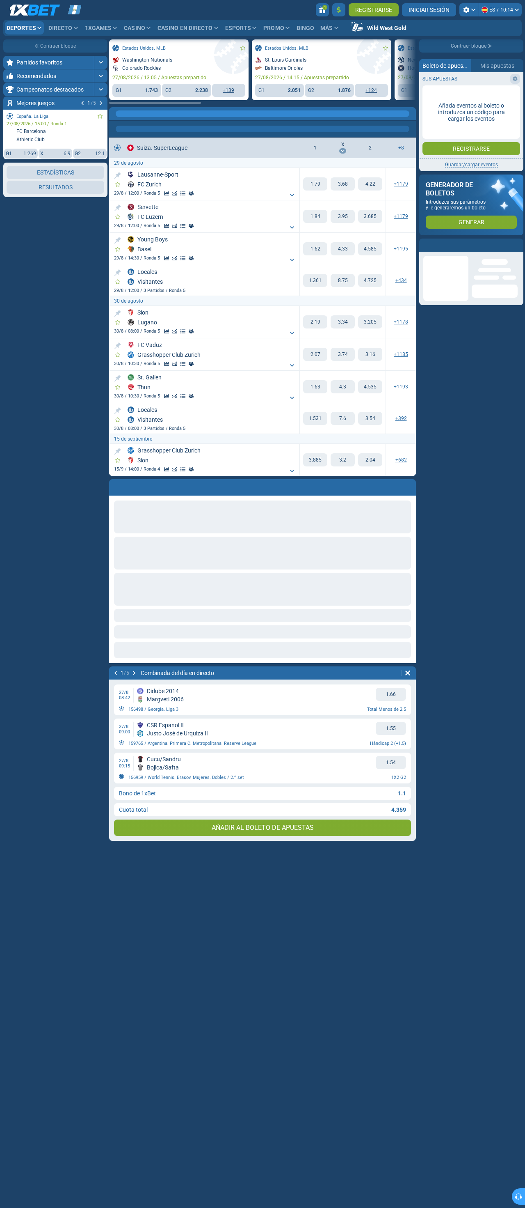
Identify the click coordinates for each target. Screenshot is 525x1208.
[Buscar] (409, 114)
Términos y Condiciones (468, 146)
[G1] (315, 184)
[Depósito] (338, 9)
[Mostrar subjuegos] (292, 195)
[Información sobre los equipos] (191, 193)
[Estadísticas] (166, 193)
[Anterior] (82, 103)
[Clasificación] (183, 193)
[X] (343, 184)
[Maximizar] (100, 62)
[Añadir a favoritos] (100, 116)
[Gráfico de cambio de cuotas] (174, 193)
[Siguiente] (101, 103)
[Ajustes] (469, 9)
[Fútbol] (133, 113)
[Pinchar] (117, 175)
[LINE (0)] (117, 113)
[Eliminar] (408, 673)
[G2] (370, 184)
